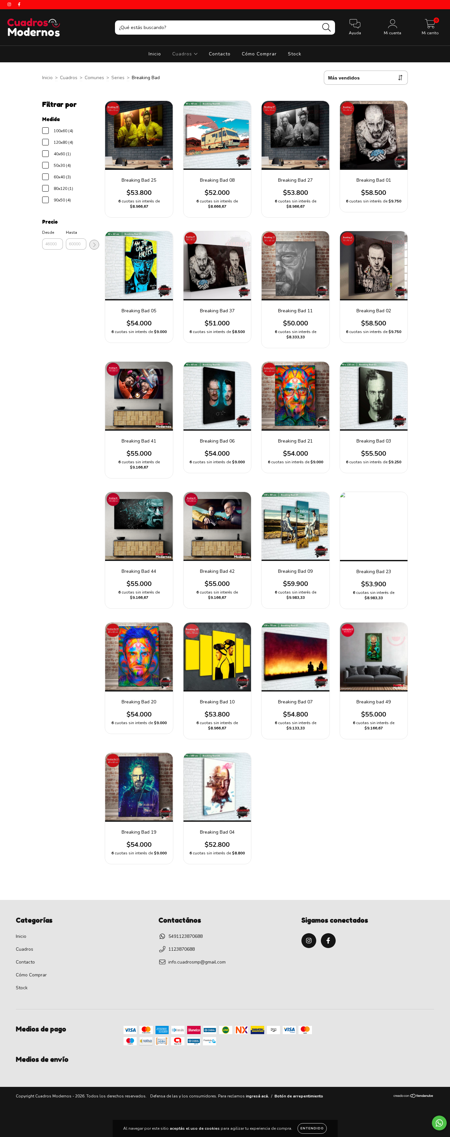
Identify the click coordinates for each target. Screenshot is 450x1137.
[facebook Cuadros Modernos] (19, 4)
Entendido (312, 1128)
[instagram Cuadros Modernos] (10, 4)
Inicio (155, 54)
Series (118, 78)
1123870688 (181, 949)
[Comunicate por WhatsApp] (439, 1123)
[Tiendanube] (413, 1096)
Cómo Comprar (259, 54)
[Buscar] (326, 27)
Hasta (71, 232)
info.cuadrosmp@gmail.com (197, 962)
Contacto (220, 54)
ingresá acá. (257, 1096)
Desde (48, 232)
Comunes (94, 78)
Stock (294, 54)
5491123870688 (185, 936)
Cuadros (183, 54)
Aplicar (94, 245)
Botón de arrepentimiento (298, 1096)
